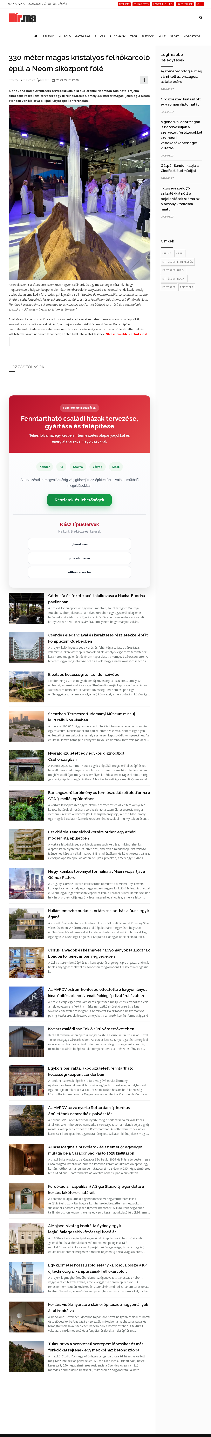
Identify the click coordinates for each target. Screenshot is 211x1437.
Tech (133, 36)
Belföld (48, 36)
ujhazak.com (79, 544)
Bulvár (100, 36)
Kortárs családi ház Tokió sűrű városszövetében (91, 1029)
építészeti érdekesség (177, 261)
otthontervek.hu (79, 572)
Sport (174, 36)
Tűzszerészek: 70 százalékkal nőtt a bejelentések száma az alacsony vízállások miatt (180, 198)
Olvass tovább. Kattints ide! (126, 334)
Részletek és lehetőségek (79, 500)
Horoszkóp (192, 36)
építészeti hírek (173, 270)
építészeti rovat (174, 278)
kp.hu (180, 253)
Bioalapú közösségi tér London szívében (85, 674)
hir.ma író (25, 80)
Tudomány (117, 36)
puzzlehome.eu (79, 558)
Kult (162, 36)
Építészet (42, 80)
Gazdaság (82, 36)
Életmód (148, 36)
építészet (169, 287)
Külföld (65, 36)
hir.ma (166, 253)
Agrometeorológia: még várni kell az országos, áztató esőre (181, 76)
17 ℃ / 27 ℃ (18, 4)
